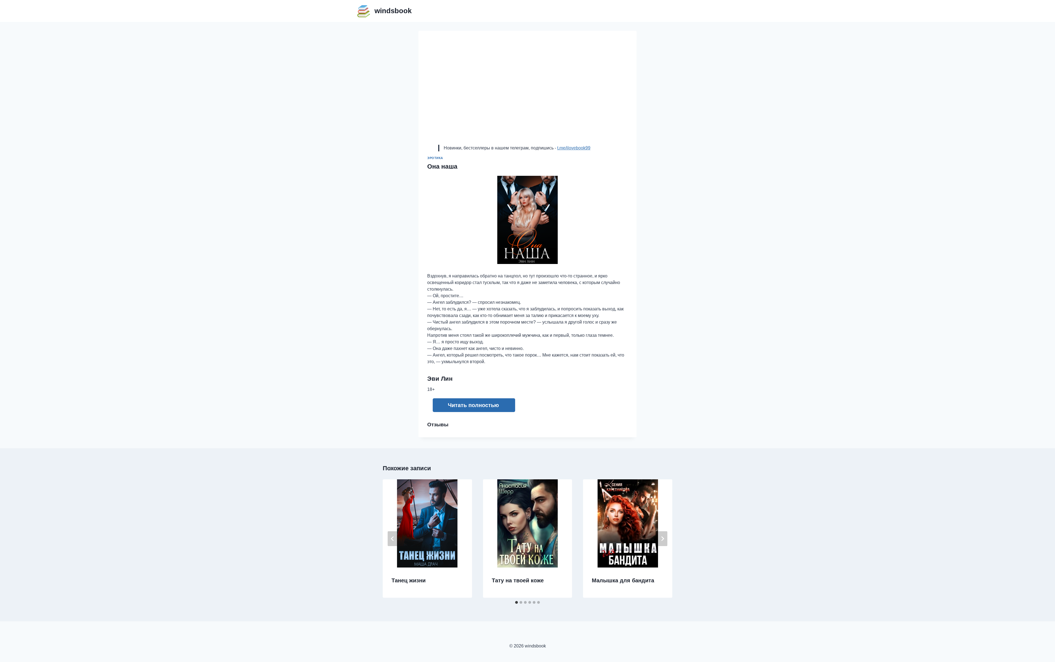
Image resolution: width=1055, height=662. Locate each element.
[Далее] (662, 538)
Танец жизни (409, 580)
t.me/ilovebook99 (573, 148)
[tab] (516, 602)
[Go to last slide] (393, 538)
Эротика (435, 158)
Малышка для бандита (623, 580)
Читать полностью (473, 405)
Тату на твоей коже (518, 580)
